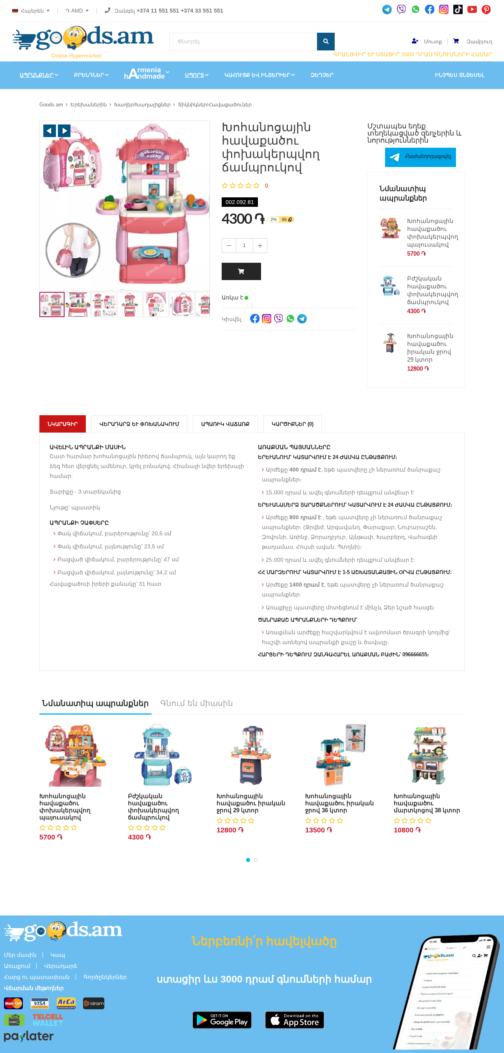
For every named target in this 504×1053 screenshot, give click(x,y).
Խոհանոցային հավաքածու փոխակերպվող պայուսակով (432, 232)
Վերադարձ (60, 966)
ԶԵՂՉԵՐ (322, 75)
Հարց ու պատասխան (37, 977)
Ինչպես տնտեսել (459, 75)
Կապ (57, 955)
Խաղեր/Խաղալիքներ (142, 105)
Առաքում (17, 966)
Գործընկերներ (105, 977)
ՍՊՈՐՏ (194, 75)
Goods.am (51, 105)
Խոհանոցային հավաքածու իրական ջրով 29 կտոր (430, 347)
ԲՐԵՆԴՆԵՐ (89, 75)
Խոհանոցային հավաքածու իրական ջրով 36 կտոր (339, 803)
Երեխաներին (88, 105)
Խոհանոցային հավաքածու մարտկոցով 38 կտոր (427, 803)
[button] (49, 130)
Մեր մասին (20, 955)
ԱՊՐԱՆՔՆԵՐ (37, 75)
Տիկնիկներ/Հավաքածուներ (215, 105)
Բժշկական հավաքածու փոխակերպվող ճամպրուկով (432, 290)
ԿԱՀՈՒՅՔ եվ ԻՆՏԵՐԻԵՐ (257, 75)
